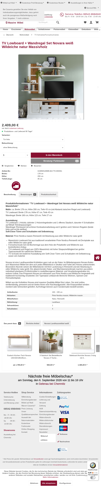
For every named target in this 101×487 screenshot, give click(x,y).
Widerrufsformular (46, 420)
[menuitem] (48, 22)
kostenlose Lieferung (16, 128)
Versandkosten (39, 459)
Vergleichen (9, 166)
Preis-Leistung (27, 409)
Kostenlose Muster (56, 3)
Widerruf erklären (44, 438)
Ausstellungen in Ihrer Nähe (81, 3)
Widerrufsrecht (45, 417)
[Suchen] (57, 22)
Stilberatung (26, 397)
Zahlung (42, 406)
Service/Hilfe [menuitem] (91, 8)
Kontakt (24, 432)
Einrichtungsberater (29, 400)
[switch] (92, 477)
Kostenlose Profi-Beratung (32, 3)
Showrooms (9, 430)
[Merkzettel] (85, 22)
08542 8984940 (12, 408)
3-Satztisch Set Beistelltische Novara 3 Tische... (51, 356)
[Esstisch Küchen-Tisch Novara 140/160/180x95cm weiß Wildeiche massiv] (19, 341)
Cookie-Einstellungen (47, 397)
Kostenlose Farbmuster (26, 424)
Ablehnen (34, 483)
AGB (41, 409)
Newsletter (43, 432)
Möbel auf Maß (9, 3)
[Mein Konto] (91, 22)
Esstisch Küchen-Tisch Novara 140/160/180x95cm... (19, 356)
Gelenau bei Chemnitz (52, 383)
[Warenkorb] (97, 22)
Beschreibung (10, 194)
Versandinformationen (60, 465)
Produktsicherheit (48, 194)
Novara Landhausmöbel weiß (56, 323)
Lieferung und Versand (44, 401)
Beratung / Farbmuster (54, 161)
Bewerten (37, 166)
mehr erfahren (23, 18)
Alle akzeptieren (49, 483)
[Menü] (97, 462)
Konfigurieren (65, 483)
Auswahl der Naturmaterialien (27, 418)
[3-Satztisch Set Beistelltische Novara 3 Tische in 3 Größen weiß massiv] (51, 341)
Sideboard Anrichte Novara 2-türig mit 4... (82, 356)
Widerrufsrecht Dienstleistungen (45, 424)
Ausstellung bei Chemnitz (10, 436)
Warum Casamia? (28, 406)
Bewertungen (28, 194)
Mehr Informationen (50, 477)
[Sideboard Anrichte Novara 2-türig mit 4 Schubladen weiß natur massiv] (82, 341)
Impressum (43, 429)
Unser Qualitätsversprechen (29, 412)
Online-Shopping (27, 429)
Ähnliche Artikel (32, 323)
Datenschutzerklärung (47, 411)
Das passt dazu (12, 323)
